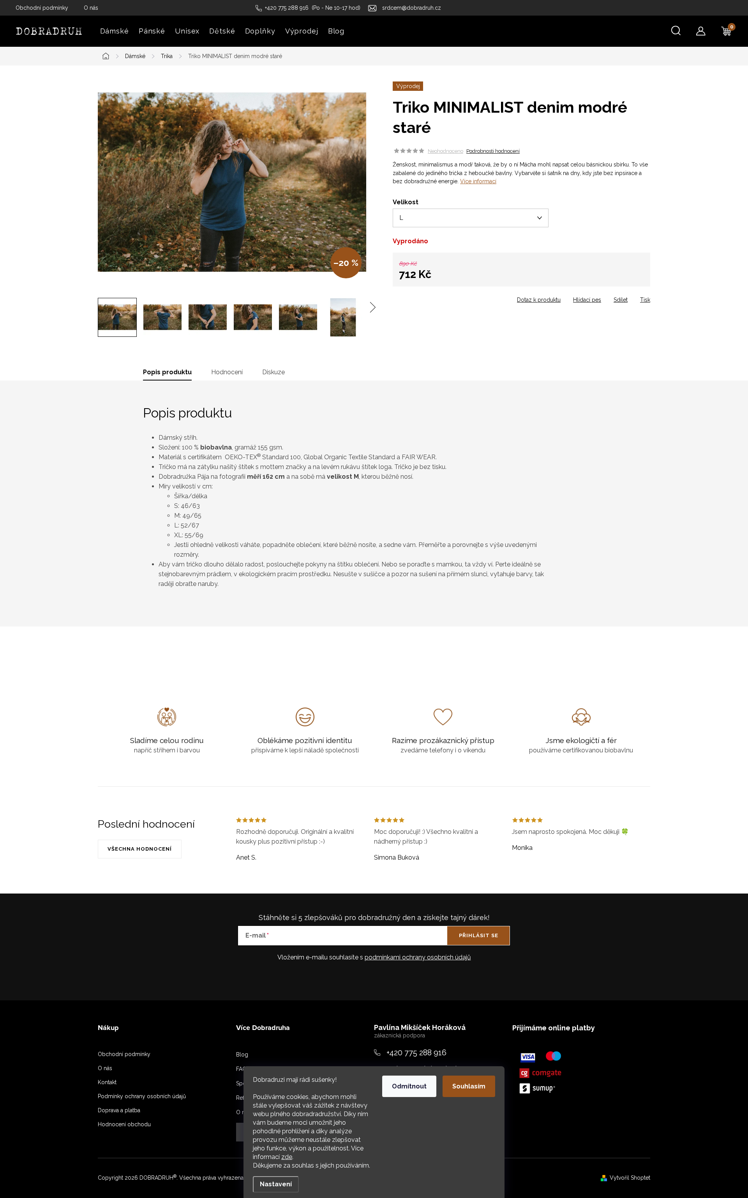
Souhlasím (468, 1086)
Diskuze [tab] (273, 372)
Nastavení (276, 1184)
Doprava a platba (119, 1110)
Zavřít (436, 297)
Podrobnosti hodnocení (493, 151)
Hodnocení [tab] (227, 372)
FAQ (241, 1069)
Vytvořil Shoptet (630, 1178)
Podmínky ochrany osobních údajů (142, 1096)
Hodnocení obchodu (124, 1124)
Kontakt (107, 1082)
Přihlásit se (478, 935)
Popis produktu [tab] (167, 372)
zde (286, 1157)
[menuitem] (114, 31)
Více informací (478, 181)
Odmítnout (409, 1086)
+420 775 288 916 (416, 1052)
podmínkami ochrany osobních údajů (418, 957)
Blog (242, 1054)
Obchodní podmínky (42, 8)
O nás (91, 8)
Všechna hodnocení (140, 849)
